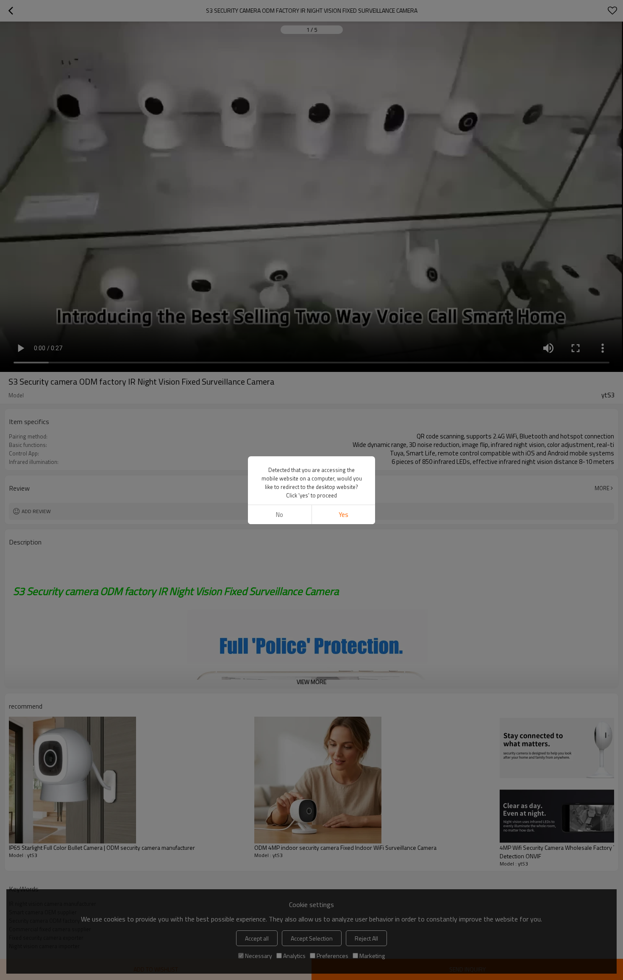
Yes (343, 514)
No (279, 514)
